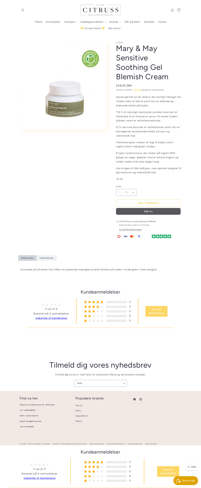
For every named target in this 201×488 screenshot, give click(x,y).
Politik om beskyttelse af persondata (70, 444)
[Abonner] (123, 383)
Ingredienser (47, 258)
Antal (118, 186)
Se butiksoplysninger (130, 229)
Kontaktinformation (116, 444)
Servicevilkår (151, 444)
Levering (137, 90)
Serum (79, 405)
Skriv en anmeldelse (156, 311)
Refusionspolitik (97, 444)
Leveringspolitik (135, 444)
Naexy (78, 421)
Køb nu (148, 211)
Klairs (78, 410)
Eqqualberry (82, 415)
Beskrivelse (27, 258)
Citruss (31, 444)
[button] (23, 10)
